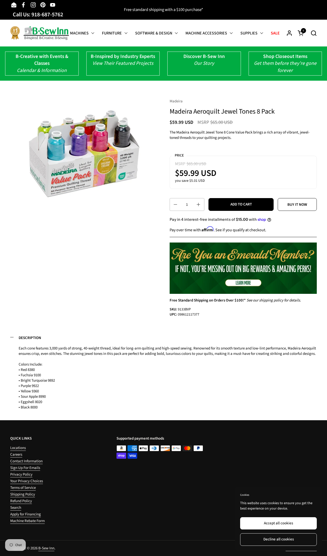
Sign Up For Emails (25, 467)
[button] (313, 33)
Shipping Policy (22, 494)
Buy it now (297, 204)
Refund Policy (21, 501)
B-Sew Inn (46, 548)
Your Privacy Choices (26, 481)
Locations (18, 448)
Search (15, 507)
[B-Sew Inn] (39, 33)
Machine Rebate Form (27, 521)
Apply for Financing (25, 514)
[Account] (289, 33)
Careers (16, 454)
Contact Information (26, 461)
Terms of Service (23, 487)
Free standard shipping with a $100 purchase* (163, 9)
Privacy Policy (21, 474)
